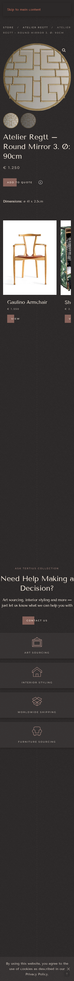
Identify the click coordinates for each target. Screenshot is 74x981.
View (15, 319)
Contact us (37, 620)
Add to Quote (19, 182)
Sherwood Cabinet (28, 302)
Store (8, 27)
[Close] (68, 969)
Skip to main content (24, 9)
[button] (64, 50)
